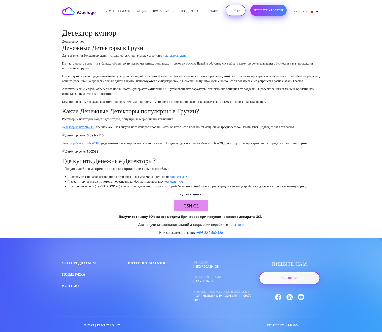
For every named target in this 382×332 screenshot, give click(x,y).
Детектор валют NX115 (78, 127)
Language (301, 11)
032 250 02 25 (203, 281)
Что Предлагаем (118, 11)
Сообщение (289, 278)
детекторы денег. (177, 55)
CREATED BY (282, 325)
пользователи (163, 11)
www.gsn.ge (173, 181)
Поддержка (189, 11)
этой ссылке (178, 176)
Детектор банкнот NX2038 (80, 143)
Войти (235, 11)
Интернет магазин (147, 263)
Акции (142, 11)
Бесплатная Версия (268, 10)
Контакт (211, 11)
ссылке (238, 224)
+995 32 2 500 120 (209, 232)
